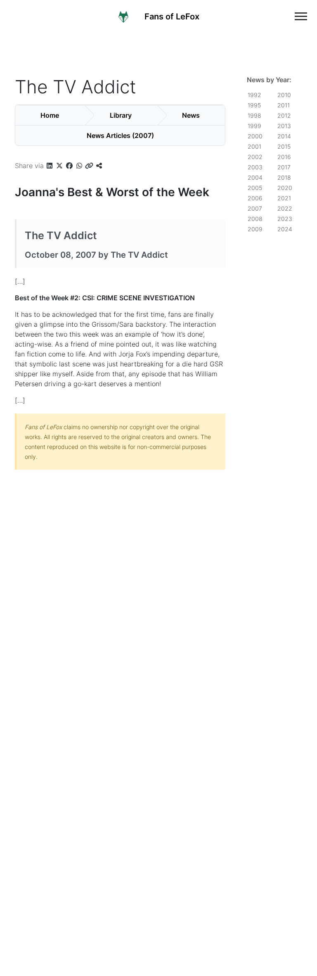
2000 (255, 136)
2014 (284, 136)
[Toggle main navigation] (301, 16)
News (191, 115)
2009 (255, 229)
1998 (254, 115)
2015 (284, 146)
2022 (284, 208)
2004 (255, 177)
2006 (255, 198)
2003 (255, 167)
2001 (254, 146)
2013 (284, 125)
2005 (255, 187)
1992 (254, 94)
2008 (255, 218)
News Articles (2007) (120, 135)
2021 (284, 198)
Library (121, 115)
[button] (49, 166)
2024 (284, 229)
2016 (284, 156)
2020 (284, 187)
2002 (255, 156)
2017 (284, 167)
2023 (284, 218)
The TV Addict (61, 235)
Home (49, 115)
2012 (284, 115)
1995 (254, 105)
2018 (284, 177)
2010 (284, 94)
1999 (254, 125)
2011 (283, 105)
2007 (255, 208)
